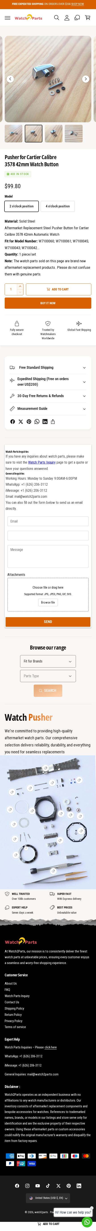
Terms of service (15, 1027)
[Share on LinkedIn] (45, 421)
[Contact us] (87, 1222)
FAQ (7, 990)
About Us (11, 983)
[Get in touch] (77, 17)
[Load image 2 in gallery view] (33, 133)
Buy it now (48, 303)
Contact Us (12, 1002)
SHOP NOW (77, 4)
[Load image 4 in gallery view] (73, 133)
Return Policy (13, 1015)
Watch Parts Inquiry (41, 462)
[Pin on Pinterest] (29, 421)
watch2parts (41, 1212)
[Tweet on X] (20, 421)
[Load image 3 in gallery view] (54, 133)
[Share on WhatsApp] (37, 421)
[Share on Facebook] (12, 421)
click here (51, 1047)
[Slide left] (10, 79)
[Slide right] (85, 79)
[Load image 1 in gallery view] (13, 133)
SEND (48, 622)
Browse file (48, 602)
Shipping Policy (14, 1008)
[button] (7, 17)
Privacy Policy (13, 1021)
